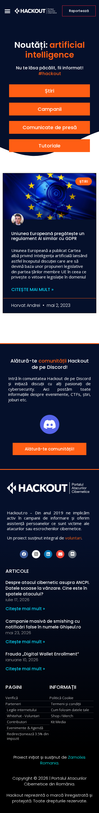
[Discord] (72, 554)
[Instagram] (36, 554)
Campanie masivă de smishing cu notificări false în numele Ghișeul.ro (43, 624)
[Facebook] (24, 554)
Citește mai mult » (32, 290)
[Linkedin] (48, 554)
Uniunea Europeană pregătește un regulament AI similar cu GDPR (47, 236)
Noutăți (30, 45)
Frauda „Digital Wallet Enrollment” (42, 654)
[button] (7, 11)
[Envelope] (60, 554)
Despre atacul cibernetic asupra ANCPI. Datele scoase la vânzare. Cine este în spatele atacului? (47, 588)
